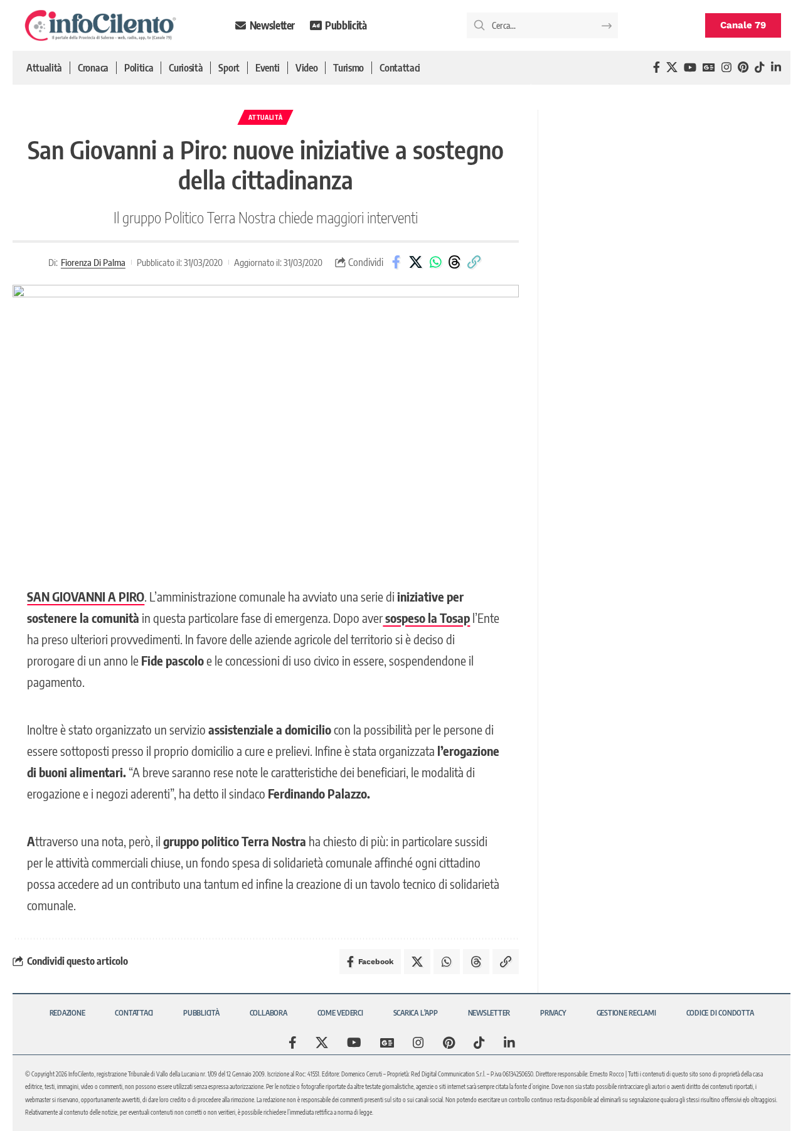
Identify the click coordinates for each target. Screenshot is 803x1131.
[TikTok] (760, 67)
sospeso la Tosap (426, 617)
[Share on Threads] (455, 262)
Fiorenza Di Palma (93, 262)
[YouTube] (690, 67)
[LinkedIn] (776, 67)
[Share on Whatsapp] (435, 262)
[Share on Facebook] (396, 262)
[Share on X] (416, 262)
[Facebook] (656, 67)
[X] (672, 67)
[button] (474, 262)
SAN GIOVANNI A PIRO (85, 596)
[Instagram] (726, 67)
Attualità (265, 117)
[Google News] (708, 67)
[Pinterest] (743, 67)
